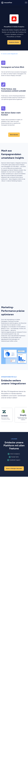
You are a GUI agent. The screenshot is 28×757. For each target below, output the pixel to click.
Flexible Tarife (15, 457)
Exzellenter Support (15, 460)
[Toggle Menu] (26, 2)
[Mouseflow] (6, 2)
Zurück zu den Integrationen (10, 53)
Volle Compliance (15, 454)
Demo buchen (14, 134)
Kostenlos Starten (14, 42)
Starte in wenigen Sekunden (14, 468)
